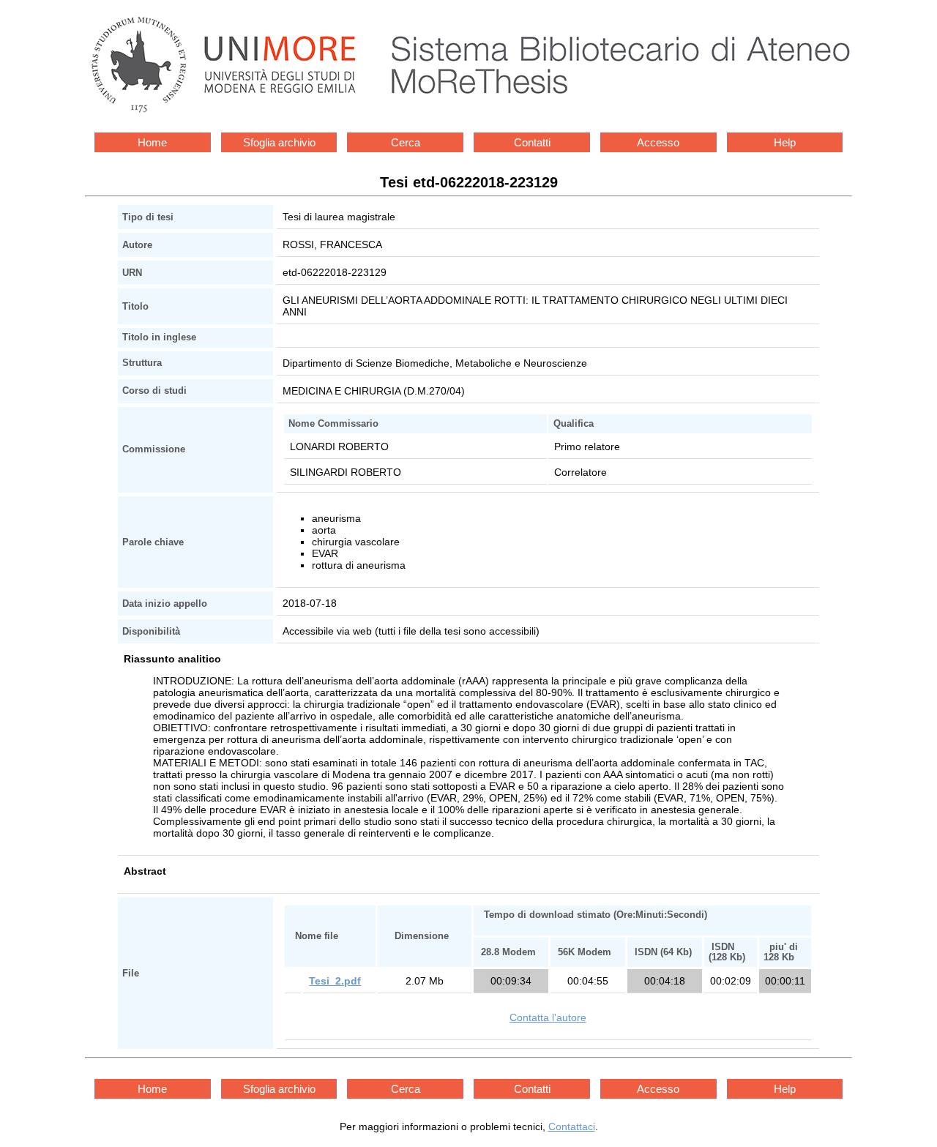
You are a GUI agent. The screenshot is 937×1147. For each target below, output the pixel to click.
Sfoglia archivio (279, 142)
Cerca (405, 142)
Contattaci (571, 1126)
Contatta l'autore (547, 1017)
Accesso (658, 142)
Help (785, 142)
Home (152, 142)
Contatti (532, 142)
